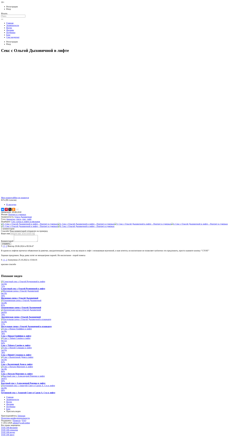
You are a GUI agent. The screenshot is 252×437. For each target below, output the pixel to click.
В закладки (11, 204)
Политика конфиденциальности (15, 418)
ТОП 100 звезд (7, 435)
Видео (9, 28)
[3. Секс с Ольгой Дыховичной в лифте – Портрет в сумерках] (142, 224)
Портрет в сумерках (17, 214)
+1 (4, 246)
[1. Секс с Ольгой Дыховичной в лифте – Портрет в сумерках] (29, 224)
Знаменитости (12, 25)
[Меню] (2, 19)
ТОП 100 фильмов (9, 427)
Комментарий (7, 241)
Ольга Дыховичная (23, 217)
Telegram (21, 416)
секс (24, 219)
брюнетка (10, 219)
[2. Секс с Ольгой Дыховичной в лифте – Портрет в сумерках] (86, 224)
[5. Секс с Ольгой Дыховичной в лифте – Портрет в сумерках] (29, 226)
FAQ (24, 420)
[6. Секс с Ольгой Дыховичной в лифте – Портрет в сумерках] (86, 226)
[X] (10, 209)
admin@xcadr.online (21, 423)
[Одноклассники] (13, 209)
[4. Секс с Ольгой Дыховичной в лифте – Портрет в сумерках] (199, 224)
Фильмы (10, 30)
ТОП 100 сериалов (9, 430)
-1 (6, 246)
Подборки (10, 32)
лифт (29, 219)
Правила (16, 420)
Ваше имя (5, 233)
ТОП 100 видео (8, 432)
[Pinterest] (6, 209)
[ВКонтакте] (2, 209)
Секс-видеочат (12, 37)
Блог (8, 35)
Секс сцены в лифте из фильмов (25, 221)
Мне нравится (7, 198)
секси (18, 219)
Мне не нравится (21, 198)
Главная (9, 23)
